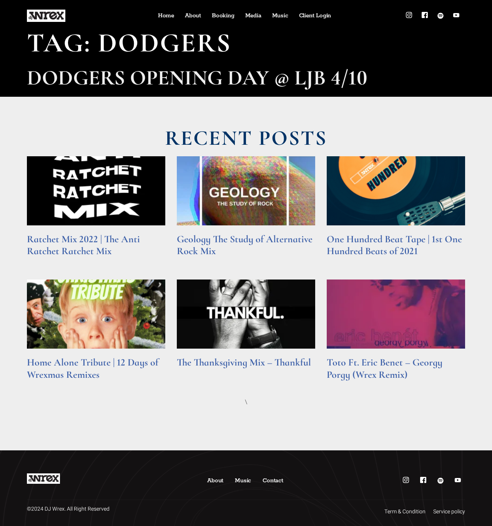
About (193, 15)
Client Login (315, 15)
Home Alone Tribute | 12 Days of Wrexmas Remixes (92, 368)
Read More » (42, 262)
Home (166, 15)
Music (280, 15)
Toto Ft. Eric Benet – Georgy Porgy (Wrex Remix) (384, 368)
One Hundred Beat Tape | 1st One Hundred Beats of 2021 (394, 245)
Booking (223, 15)
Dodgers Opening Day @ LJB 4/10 (197, 78)
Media (253, 15)
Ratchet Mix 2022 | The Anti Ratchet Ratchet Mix (83, 245)
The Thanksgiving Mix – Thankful (244, 362)
